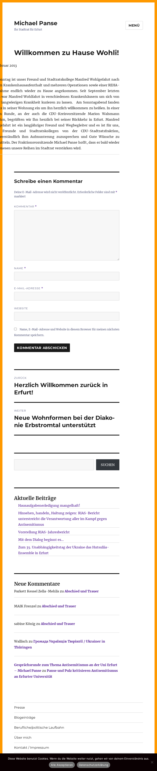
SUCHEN (108, 465)
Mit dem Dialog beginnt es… (41, 540)
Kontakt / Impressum (31, 748)
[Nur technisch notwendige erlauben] (152, 762)
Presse (19, 707)
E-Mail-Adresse (28, 288)
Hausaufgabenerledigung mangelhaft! (49, 505)
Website (21, 308)
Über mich (22, 737)
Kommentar (25, 206)
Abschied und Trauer (82, 591)
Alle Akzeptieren (62, 764)
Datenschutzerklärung (93, 764)
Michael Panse (35, 23)
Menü (134, 25)
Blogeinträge (24, 717)
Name (20, 268)
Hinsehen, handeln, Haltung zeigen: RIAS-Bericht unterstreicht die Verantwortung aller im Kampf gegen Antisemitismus (62, 519)
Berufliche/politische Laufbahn (39, 727)
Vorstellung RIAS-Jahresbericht (44, 532)
